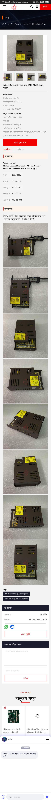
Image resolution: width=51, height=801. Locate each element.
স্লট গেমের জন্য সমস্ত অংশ (20, 24)
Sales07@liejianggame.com (16, 2)
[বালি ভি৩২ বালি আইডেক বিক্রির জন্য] (37, 716)
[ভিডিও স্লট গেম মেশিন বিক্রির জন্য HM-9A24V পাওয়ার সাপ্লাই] (25, 53)
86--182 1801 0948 (40, 2)
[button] (45, 77)
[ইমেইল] (12, 626)
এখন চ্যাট (25, 634)
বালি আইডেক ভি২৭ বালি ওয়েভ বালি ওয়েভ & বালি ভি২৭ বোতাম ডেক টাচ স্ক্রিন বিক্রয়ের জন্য (13, 731)
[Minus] (47, 739)
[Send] (47, 797)
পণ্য (9, 24)
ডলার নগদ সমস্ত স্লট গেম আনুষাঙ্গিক (16, 599)
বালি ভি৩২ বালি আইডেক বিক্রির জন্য (35, 730)
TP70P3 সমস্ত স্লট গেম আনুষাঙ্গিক (16, 593)
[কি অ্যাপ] (6, 626)
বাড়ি (3, 24)
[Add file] (3, 797)
